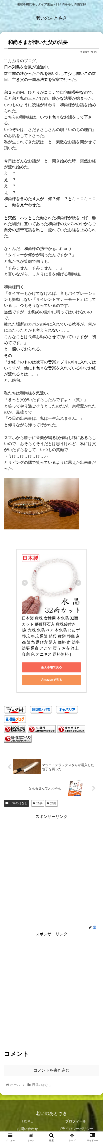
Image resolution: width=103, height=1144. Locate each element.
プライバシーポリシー (75, 1129)
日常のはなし (19, 803)
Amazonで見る (51, 679)
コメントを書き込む (52, 1070)
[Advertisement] (51, 872)
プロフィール (75, 1121)
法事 (39, 803)
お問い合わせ (27, 1129)
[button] (92, 690)
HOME (27, 1121)
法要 (53, 803)
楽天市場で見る (51, 667)
